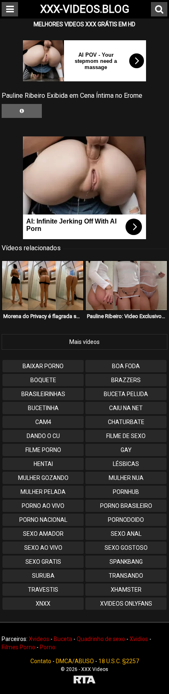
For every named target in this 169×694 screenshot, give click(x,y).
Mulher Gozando (43, 478)
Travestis (43, 589)
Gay (126, 450)
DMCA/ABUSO (75, 661)
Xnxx (43, 603)
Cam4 (43, 422)
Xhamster (126, 589)
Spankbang (126, 561)
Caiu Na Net (126, 408)
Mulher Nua (126, 478)
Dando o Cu (43, 436)
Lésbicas (126, 464)
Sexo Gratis (43, 561)
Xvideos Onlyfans (126, 603)
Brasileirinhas (43, 394)
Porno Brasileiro (126, 506)
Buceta (63, 639)
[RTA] (84, 680)
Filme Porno (43, 450)
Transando (126, 575)
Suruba (43, 575)
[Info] (22, 111)
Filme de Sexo (126, 436)
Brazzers (126, 380)
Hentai (43, 464)
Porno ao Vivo (43, 506)
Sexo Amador (43, 533)
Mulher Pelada (43, 492)
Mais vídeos (84, 342)
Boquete (43, 380)
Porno (47, 647)
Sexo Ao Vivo (43, 547)
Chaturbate (126, 422)
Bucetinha (43, 408)
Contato (40, 661)
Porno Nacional (43, 519)
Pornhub (126, 492)
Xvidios (139, 639)
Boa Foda (126, 366)
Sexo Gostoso (126, 547)
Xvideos (39, 639)
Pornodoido (126, 519)
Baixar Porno (43, 366)
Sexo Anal (126, 533)
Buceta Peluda (126, 394)
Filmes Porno (18, 647)
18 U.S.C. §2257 (118, 661)
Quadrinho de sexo (101, 639)
